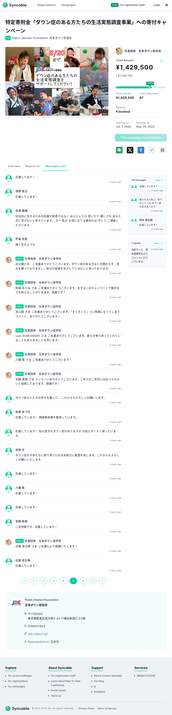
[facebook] (141, 150)
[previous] (24, 580)
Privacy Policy (87, 708)
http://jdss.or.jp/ (38, 633)
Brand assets (58, 690)
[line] (119, 150)
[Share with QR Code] (162, 150)
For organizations (18, 681)
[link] (151, 150)
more (157, 180)
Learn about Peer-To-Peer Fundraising (65, 683)
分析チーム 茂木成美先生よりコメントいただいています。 (139, 255)
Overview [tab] (14, 166)
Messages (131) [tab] (56, 166)
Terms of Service (106, 708)
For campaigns (16, 686)
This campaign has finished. (140, 137)
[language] (166, 5)
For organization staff (63, 675)
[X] (130, 150)
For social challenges (20, 675)
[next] (102, 580)
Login (157, 5)
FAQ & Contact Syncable (108, 675)
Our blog (99, 681)
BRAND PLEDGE (146, 675)
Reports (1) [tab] (33, 166)
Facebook (99, 691)
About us (56, 695)
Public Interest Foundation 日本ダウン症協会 (42, 38)
